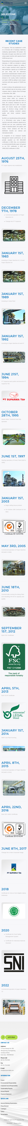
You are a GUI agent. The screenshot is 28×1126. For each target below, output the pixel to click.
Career (2, 1080)
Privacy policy (17, 1123)
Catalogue (3, 1108)
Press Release (5, 1106)
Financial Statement (6, 1094)
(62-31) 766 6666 (5, 1060)
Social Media (4, 1114)
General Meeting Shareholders (9, 1103)
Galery (2, 1111)
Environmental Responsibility (8, 1083)
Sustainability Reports (6, 1088)
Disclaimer (9, 1123)
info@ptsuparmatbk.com (7, 1070)
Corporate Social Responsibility (9, 1085)
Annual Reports (5, 1091)
